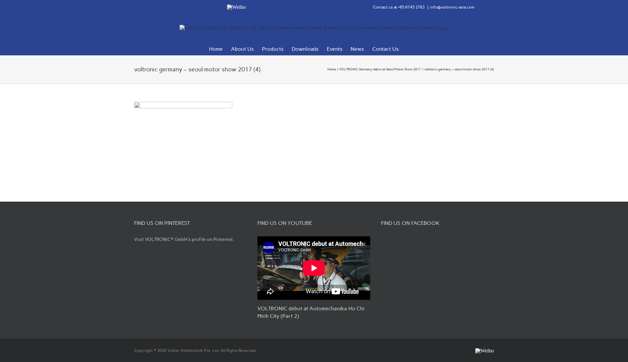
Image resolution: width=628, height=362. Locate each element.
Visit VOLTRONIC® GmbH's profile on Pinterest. (184, 239)
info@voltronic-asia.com (452, 7)
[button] (409, 48)
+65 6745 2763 (411, 7)
